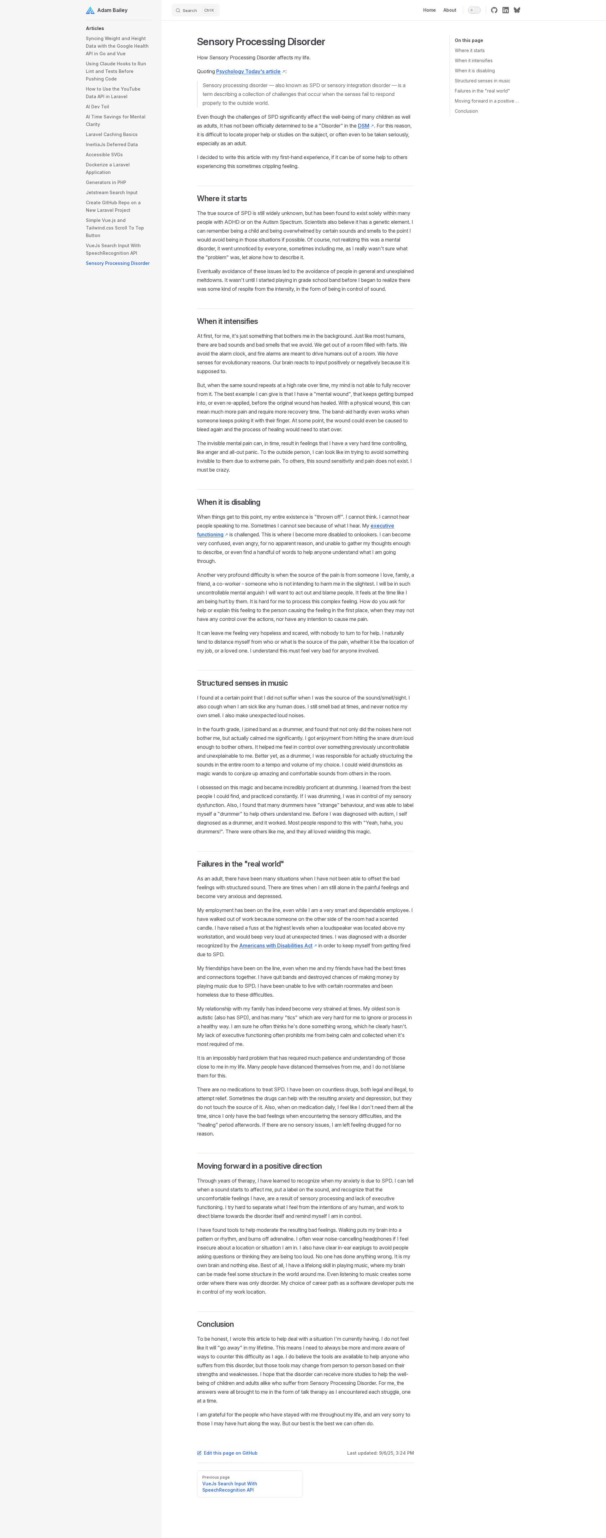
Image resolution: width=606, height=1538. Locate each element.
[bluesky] (517, 10)
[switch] (474, 10)
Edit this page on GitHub (231, 1453)
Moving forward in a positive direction (487, 101)
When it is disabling (475, 70)
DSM (363, 125)
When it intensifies (474, 60)
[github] (494, 10)
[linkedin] (505, 10)
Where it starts (470, 50)
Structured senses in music (482, 80)
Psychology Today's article (248, 71)
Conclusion (466, 111)
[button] (119, 28)
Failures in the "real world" (482, 90)
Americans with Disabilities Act (275, 945)
